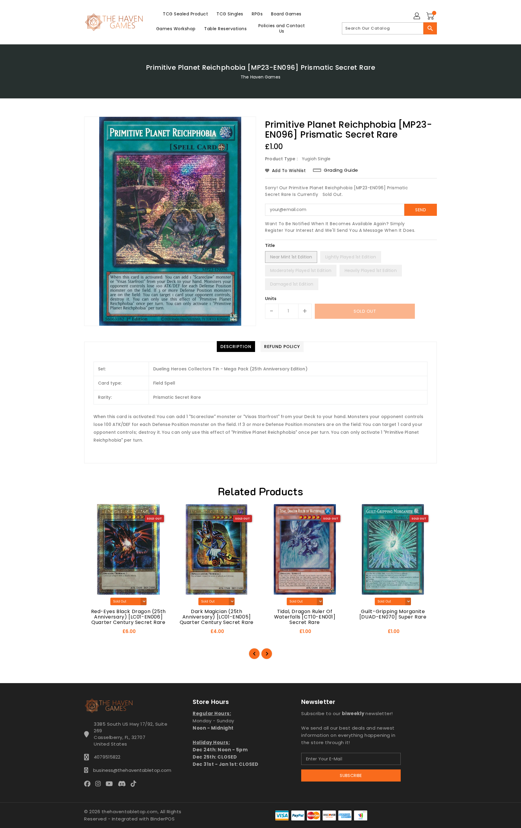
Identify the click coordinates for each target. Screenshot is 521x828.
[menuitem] (185, 14)
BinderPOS (162, 819)
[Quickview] (94, 633)
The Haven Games (260, 77)
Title (270, 245)
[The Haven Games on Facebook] (89, 783)
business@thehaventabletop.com (130, 770)
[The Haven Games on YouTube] (111, 783)
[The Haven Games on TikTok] (135, 783)
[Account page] (417, 16)
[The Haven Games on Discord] (123, 783)
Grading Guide (341, 170)
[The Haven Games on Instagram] (99, 783)
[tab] (236, 346)
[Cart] (431, 16)
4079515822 (107, 757)
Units (271, 298)
